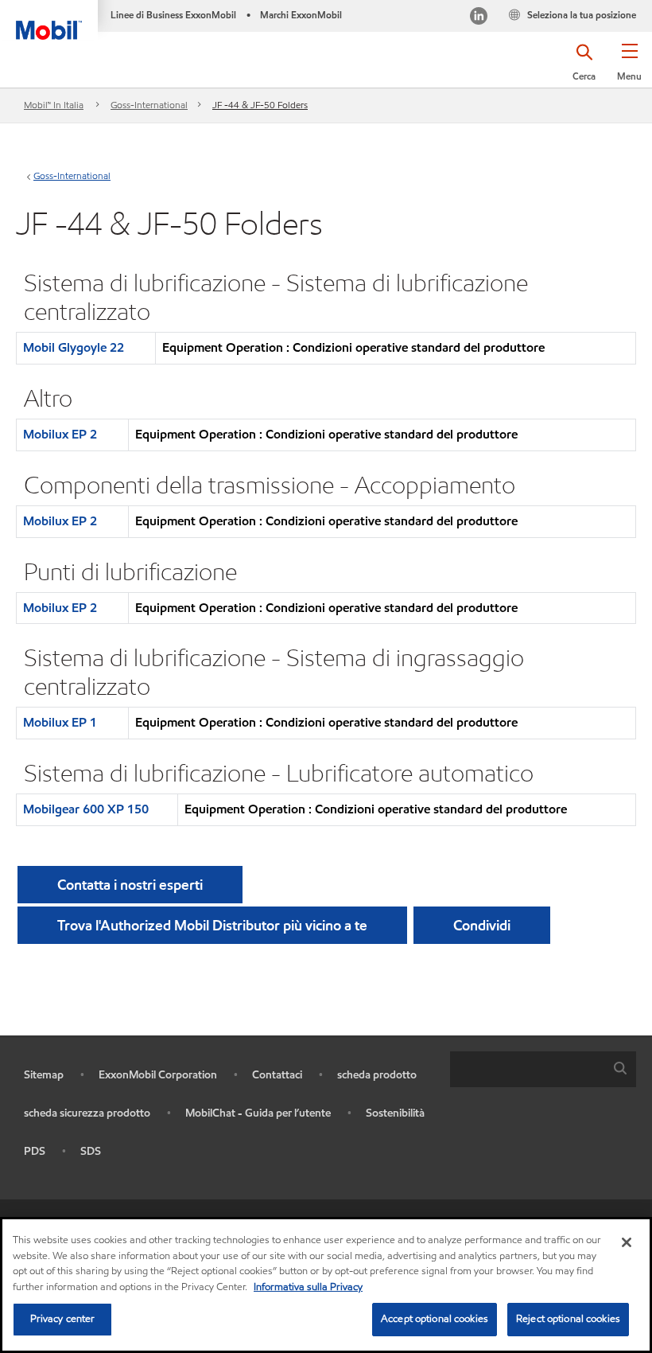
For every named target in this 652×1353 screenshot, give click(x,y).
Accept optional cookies (434, 1319)
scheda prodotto (377, 1074)
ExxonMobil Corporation (158, 1074)
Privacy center (62, 1319)
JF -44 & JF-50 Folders (260, 104)
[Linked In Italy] (479, 18)
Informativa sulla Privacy (308, 1287)
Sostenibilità (395, 1113)
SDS (90, 1151)
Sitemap (44, 1074)
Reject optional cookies (568, 1319)
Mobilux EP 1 (60, 722)
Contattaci (277, 1074)
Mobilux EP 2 (60, 434)
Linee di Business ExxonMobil (173, 14)
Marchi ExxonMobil (301, 14)
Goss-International (149, 104)
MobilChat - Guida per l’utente (258, 1113)
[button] (629, 67)
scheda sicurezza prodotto (87, 1113)
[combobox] (543, 1069)
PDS (34, 1151)
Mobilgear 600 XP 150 (86, 809)
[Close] (626, 1242)
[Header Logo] (49, 20)
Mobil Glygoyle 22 (73, 347)
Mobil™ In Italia (53, 104)
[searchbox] (527, 1069)
